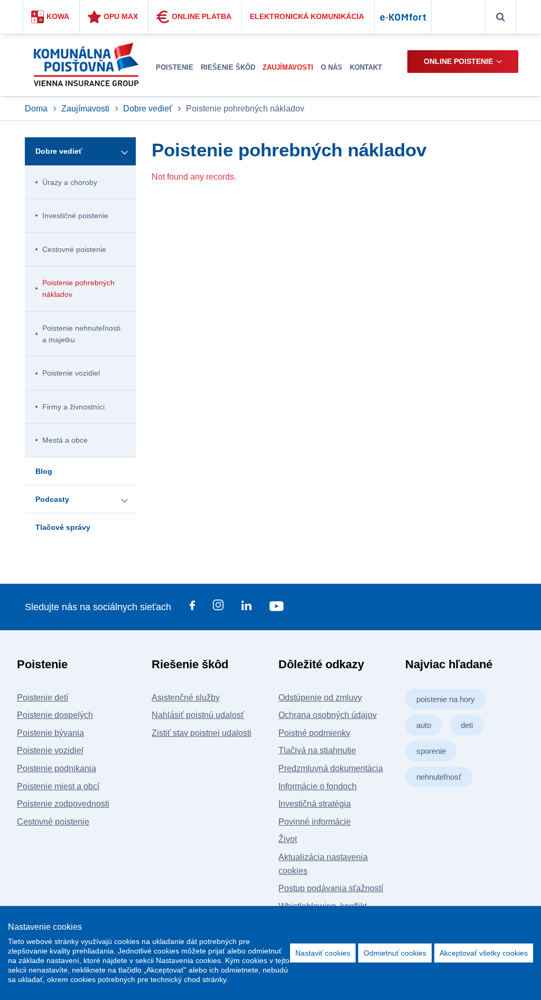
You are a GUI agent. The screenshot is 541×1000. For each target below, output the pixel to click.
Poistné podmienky (314, 732)
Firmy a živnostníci (73, 407)
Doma (37, 108)
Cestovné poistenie (74, 249)
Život (287, 839)
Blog (43, 471)
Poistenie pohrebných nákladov (78, 288)
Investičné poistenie (75, 215)
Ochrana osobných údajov (327, 715)
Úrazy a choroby (69, 182)
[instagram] (218, 607)
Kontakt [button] (366, 67)
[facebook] (192, 607)
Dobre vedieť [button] (58, 151)
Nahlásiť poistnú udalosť (198, 715)
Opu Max (121, 16)
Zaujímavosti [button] (288, 67)
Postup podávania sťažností (330, 888)
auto (423, 725)
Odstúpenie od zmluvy (320, 697)
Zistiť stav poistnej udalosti (201, 732)
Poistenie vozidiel (71, 373)
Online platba (201, 16)
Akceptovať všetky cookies (484, 953)
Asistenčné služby (186, 697)
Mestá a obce (65, 440)
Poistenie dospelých (55, 715)
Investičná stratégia (314, 803)
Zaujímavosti (85, 108)
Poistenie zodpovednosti (63, 803)
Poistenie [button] (174, 67)
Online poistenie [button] (458, 61)
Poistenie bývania (50, 732)
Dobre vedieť (147, 108)
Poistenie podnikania (56, 768)
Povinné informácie (314, 821)
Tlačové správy (62, 527)
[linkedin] (246, 607)
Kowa (57, 16)
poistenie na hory (445, 699)
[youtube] (276, 607)
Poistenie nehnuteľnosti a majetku (81, 334)
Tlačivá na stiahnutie (317, 750)
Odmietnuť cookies (394, 953)
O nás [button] (331, 67)
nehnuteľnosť (439, 776)
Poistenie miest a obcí (58, 786)
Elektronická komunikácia (307, 16)
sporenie (431, 750)
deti (467, 725)
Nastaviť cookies (322, 953)
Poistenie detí (42, 697)
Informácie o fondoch (317, 786)
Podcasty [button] (52, 499)
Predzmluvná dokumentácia (330, 768)
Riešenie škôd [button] (228, 67)
